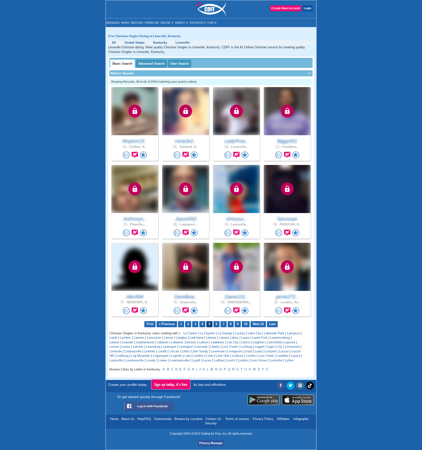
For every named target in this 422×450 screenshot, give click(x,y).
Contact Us (213, 419)
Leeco (245, 342)
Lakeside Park (274, 333)
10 (245, 324)
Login (307, 8)
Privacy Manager (211, 443)
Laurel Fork (260, 337)
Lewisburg (153, 346)
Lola (187, 356)
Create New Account (285, 8)
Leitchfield (274, 342)
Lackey (240, 333)
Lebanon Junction (183, 342)
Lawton (114, 342)
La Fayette (207, 333)
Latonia (211, 337)
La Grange (225, 333)
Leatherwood (145, 342)
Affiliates (283, 419)
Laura (245, 337)
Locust (284, 351)
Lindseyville (133, 351)
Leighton (258, 342)
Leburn (203, 342)
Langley (181, 337)
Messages (113, 22)
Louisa (295, 356)
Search (180, 22)
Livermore (218, 351)
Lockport (270, 351)
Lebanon (163, 342)
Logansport (161, 356)
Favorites (196, 22)
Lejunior (289, 342)
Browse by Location (188, 419)
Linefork (149, 351)
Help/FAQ (144, 419)
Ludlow (219, 360)
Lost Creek (266, 356)
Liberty (215, 346)
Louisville (116, 360)
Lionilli (162, 351)
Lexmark (201, 346)
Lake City (254, 333)
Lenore (114, 346)
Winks (125, 22)
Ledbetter (217, 342)
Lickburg (246, 346)
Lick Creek (230, 346)
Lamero (139, 337)
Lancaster (154, 337)
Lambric (125, 337)
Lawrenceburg (280, 337)
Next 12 (258, 324)
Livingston (234, 351)
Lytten (289, 360)
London (198, 356)
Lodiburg (122, 356)
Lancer (168, 337)
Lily (279, 346)
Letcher (138, 346)
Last (272, 324)
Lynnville (276, 360)
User (179, 63)
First (150, 324)
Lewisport (169, 346)
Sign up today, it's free (170, 384)
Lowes (162, 360)
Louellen (282, 356)
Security (211, 423)
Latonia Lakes (229, 337)
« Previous (167, 324)
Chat (210, 22)
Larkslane (196, 337)
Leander (127, 342)
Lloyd (248, 351)
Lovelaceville (134, 360)
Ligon (271, 346)
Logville (176, 356)
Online (165, 22)
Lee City (233, 342)
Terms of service (237, 419)
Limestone (292, 346)
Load (258, 351)
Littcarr (174, 351)
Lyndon (243, 360)
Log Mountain (140, 356)
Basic (122, 63)
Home (114, 419)
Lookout (237, 356)
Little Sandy (199, 351)
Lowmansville (179, 360)
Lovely (151, 360)
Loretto (251, 356)
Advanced (151, 63)
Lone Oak (222, 356)
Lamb (113, 337)
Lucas (207, 360)
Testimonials (163, 419)
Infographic (301, 419)
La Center (190, 333)
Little (185, 351)
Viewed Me (152, 22)
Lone (209, 356)
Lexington (186, 346)
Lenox (126, 346)
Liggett (259, 346)
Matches (137, 22)
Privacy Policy (263, 419)
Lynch (230, 360)
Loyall (196, 360)
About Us (127, 419)
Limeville (115, 351)
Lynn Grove (259, 360)
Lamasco (293, 333)
